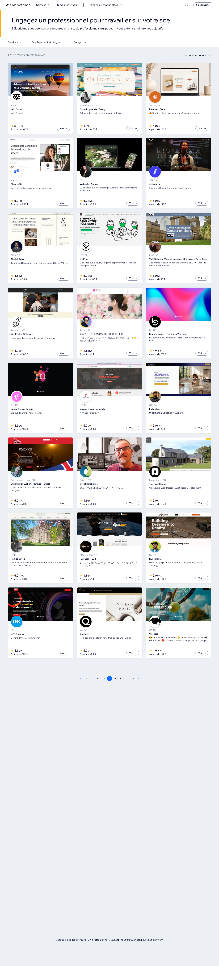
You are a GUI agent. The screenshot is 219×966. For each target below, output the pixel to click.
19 (121, 678)
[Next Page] (138, 678)
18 (115, 678)
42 (132, 678)
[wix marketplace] (18, 5)
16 (103, 678)
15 (98, 678)
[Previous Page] (80, 678)
